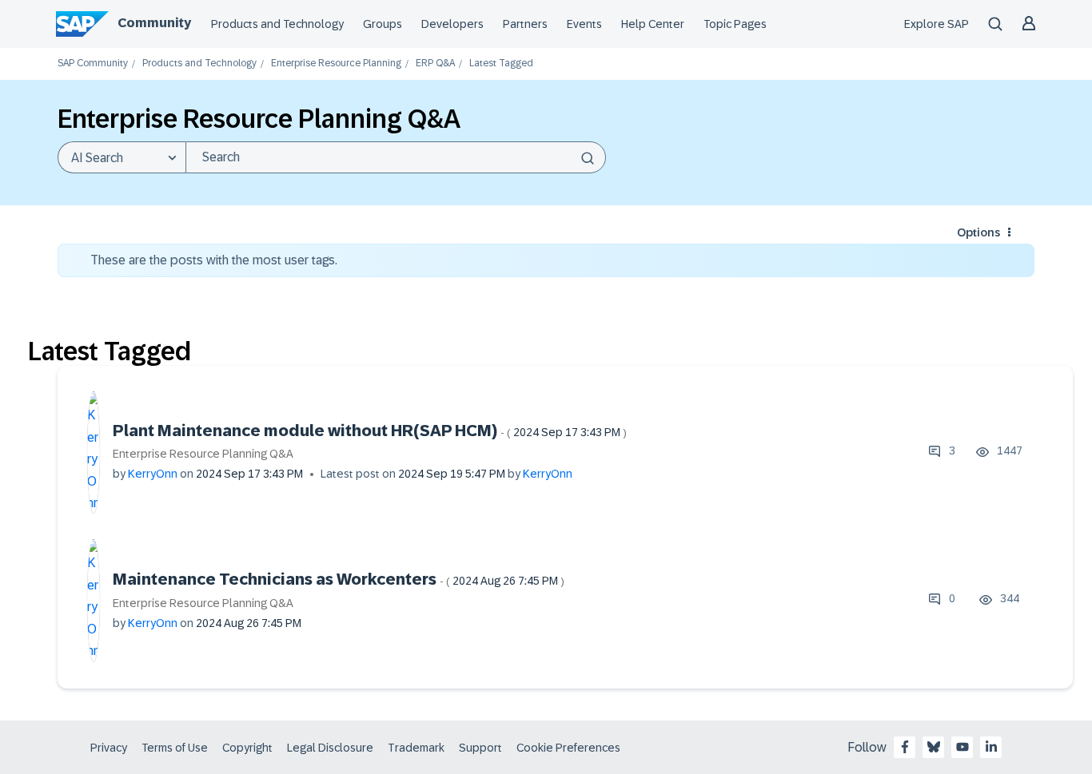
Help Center (652, 24)
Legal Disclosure (330, 747)
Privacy (108, 747)
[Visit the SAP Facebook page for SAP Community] (905, 746)
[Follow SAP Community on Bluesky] (933, 746)
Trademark (416, 747)
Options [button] (978, 232)
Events (584, 24)
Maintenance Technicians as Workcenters (338, 579)
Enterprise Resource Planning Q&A (203, 453)
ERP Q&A (435, 63)
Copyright (247, 747)
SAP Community (93, 63)
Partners (525, 24)
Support (480, 747)
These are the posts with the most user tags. (213, 260)
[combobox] (395, 157)
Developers (452, 24)
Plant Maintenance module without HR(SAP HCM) (370, 430)
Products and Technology (277, 24)
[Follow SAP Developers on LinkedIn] (991, 746)
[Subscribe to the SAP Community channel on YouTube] (962, 746)
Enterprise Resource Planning (336, 63)
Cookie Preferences (568, 747)
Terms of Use (174, 747)
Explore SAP (936, 24)
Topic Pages (735, 24)
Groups (382, 24)
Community (154, 23)
